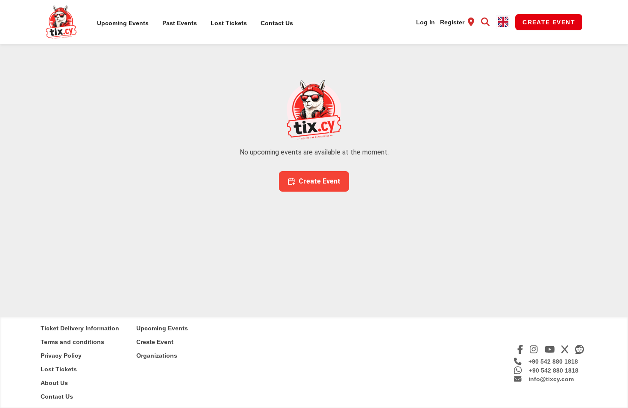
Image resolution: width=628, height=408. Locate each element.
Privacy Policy (61, 355)
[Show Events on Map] (471, 22)
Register (452, 22)
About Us (54, 382)
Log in (425, 22)
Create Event (548, 22)
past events (179, 23)
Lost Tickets (229, 23)
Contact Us (277, 23)
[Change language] (503, 22)
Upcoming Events (123, 23)
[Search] (485, 22)
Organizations (156, 355)
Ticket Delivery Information (80, 328)
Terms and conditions (72, 341)
